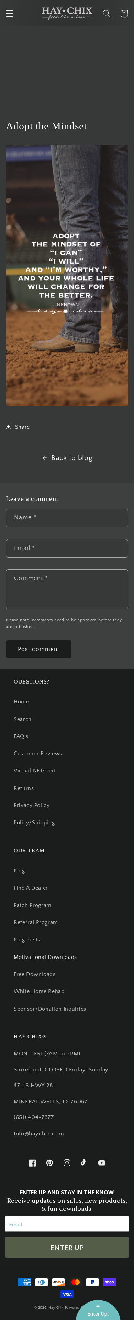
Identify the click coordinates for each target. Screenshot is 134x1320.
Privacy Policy (32, 805)
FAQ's (21, 736)
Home (21, 702)
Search (23, 719)
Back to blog (71, 458)
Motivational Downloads (45, 957)
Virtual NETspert (35, 771)
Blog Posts (27, 940)
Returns (24, 788)
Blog (19, 871)
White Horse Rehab (39, 991)
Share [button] (22, 427)
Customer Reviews (38, 753)
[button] (10, 13)
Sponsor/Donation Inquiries (50, 1009)
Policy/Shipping (34, 822)
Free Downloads (35, 974)
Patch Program (33, 905)
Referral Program (36, 922)
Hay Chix (55, 1307)
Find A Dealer (31, 888)
